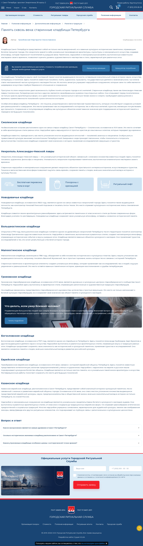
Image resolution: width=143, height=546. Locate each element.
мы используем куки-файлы (93, 543)
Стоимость (38, 15)
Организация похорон (15, 15)
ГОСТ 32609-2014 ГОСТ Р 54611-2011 (72, 5)
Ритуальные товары (59, 15)
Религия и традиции (73, 23)
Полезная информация (111, 15)
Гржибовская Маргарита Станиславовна (37, 40)
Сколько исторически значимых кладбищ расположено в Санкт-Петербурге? (40, 435)
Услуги (16, 7)
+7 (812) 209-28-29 (134, 7)
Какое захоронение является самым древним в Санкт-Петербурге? (35, 428)
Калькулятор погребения (125, 68)
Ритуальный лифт (123, 184)
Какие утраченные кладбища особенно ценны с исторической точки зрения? (40, 443)
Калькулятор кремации (96, 68)
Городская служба (85, 15)
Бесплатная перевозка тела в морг (29, 184)
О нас (24, 7)
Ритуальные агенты (84, 524)
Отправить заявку (86, 485)
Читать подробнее (16, 321)
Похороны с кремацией (72, 184)
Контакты (33, 7)
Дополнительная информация (48, 23)
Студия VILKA (79, 537)
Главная (4, 23)
